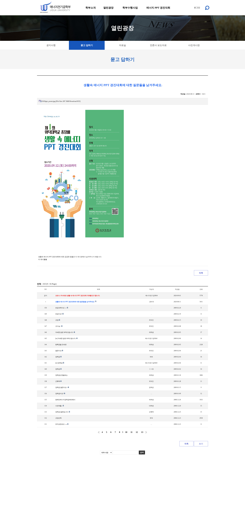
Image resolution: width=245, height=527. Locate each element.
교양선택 (58, 418)
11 (131, 432)
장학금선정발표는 (61, 375)
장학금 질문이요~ (61, 387)
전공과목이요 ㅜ (61, 308)
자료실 (122, 45)
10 (126, 432)
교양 (57, 320)
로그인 (197, 8)
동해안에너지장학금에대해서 (65, 400)
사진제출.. (59, 406)
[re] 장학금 (59, 363)
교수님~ (58, 326)
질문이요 (58, 351)
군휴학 (57, 381)
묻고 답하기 (87, 45)
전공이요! (58, 314)
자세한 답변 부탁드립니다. (64, 332)
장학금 (57, 357)
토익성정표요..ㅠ (61, 424)
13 (142, 432)
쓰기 (201, 444)
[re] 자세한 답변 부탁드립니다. (65, 338)
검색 (142, 452)
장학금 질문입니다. (62, 412)
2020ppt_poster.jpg (61, 101)
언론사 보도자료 (158, 45)
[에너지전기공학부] (55, 7)
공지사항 (51, 45)
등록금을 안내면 (60, 344)
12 (137, 432)
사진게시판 (194, 45)
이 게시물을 (42, 259)
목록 (201, 273)
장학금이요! (59, 393)
